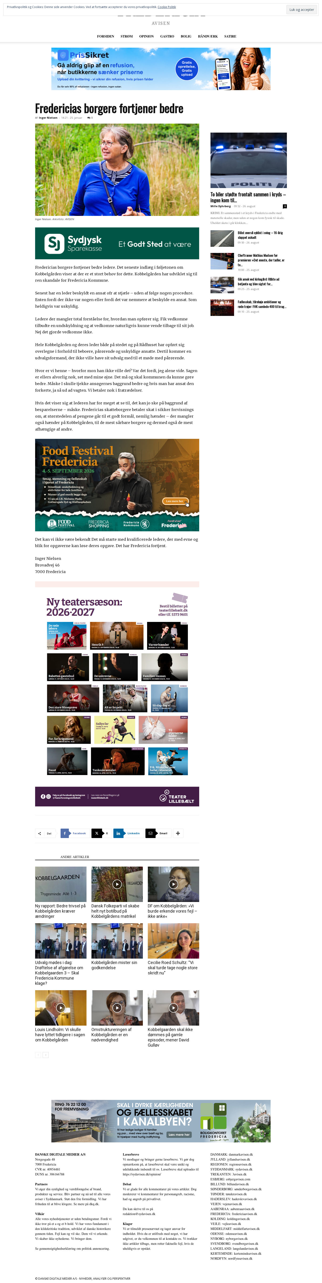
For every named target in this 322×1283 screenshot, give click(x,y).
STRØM (127, 36)
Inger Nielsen (48, 117)
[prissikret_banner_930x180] (161, 69)
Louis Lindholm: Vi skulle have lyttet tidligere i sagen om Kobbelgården (60, 1034)
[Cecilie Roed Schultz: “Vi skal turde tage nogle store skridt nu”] (173, 941)
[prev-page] (38, 1055)
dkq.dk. (94, 1204)
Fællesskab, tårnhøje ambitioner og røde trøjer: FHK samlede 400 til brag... (262, 304)
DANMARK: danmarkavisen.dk (232, 1154)
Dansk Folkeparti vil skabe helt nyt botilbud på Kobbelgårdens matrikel (115, 911)
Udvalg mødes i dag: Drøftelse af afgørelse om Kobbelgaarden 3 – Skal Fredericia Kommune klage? (59, 973)
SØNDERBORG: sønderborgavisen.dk (236, 1189)
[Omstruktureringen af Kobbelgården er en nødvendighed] (117, 1008)
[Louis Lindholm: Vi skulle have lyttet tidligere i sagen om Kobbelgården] (61, 1008)
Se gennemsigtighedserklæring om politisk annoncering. (72, 1248)
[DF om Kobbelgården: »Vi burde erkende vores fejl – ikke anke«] (173, 884)
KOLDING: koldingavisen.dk (230, 1218)
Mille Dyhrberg (221, 206)
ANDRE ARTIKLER (74, 857)
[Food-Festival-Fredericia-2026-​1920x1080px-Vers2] (117, 485)
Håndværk (208, 36)
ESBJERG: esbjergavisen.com (230, 1179)
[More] (178, 833)
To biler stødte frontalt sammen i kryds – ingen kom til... (248, 197)
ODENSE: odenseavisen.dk (229, 1233)
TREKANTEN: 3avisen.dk (229, 1174)
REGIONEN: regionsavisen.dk (231, 1164)
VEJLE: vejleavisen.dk (226, 1223)
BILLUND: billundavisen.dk (230, 1184)
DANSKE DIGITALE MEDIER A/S (60, 1154)
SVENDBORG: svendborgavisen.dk (234, 1243)
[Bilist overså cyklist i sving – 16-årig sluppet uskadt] (222, 238)
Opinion (146, 36)
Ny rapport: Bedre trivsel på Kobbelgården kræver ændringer (60, 911)
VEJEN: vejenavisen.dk (226, 1204)
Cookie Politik (167, 7)
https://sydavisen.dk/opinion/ (142, 1174)
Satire (230, 36)
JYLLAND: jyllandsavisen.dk (230, 1159)
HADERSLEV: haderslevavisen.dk (234, 1199)
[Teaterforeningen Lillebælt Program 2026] (117, 693)
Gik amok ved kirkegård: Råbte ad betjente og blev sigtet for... (258, 281)
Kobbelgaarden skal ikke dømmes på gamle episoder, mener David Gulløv (170, 1037)
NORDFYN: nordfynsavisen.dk (231, 1258)
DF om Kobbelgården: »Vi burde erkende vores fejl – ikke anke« (172, 911)
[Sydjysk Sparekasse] (117, 243)
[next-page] (46, 1055)
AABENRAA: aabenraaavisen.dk (233, 1209)
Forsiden (105, 36)
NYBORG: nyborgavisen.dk (229, 1238)
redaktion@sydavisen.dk (139, 1214)
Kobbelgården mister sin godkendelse (114, 965)
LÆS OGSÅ (46, 857)
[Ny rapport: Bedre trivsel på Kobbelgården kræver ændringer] (61, 884)
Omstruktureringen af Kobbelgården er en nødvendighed (111, 1034)
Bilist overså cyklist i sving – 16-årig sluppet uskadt (260, 235)
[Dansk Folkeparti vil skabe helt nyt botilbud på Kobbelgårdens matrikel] (117, 884)
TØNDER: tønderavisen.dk (229, 1194)
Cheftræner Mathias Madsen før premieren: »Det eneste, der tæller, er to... (261, 260)
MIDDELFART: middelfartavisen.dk (235, 1228)
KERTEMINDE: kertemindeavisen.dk (236, 1253)
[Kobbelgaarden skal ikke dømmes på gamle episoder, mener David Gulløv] (173, 1008)
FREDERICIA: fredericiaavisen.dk (234, 1214)
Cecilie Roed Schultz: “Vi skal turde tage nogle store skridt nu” (173, 967)
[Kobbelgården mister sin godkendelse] (117, 941)
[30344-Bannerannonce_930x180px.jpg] (161, 1121)
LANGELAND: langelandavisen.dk (234, 1248)
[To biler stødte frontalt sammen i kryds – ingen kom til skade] (249, 160)
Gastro (167, 36)
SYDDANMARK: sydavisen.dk (231, 1169)
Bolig (186, 36)
